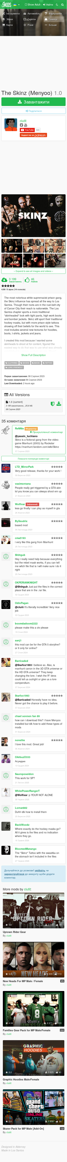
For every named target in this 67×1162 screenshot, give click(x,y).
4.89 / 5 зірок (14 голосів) (13, 289)
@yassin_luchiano (26, 436)
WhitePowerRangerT (27, 791)
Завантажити (35, 101)
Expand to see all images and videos (33, 271)
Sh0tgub (20, 555)
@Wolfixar (21, 795)
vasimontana (23, 483)
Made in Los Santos (12, 1150)
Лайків (34, 282)
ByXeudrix (21, 521)
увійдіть (40, 870)
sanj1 (18, 640)
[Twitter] (21, 124)
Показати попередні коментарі (33, 458)
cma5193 (20, 538)
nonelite (20, 740)
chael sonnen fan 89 (27, 716)
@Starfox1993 (23, 665)
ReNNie (19, 428)
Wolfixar (20, 504)
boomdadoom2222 (26, 623)
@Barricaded (23, 699)
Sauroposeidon (24, 774)
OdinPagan (22, 603)
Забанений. (32, 504)
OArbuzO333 (22, 757)
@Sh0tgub (21, 586)
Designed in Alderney (13, 1146)
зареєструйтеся (14, 874)
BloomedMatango (26, 848)
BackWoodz (22, 824)
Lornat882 (21, 808)
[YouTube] (25, 124)
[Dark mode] (57, 4)
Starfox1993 (22, 695)
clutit (23, 120)
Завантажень (15, 282)
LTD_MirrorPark (24, 466)
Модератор (31, 428)
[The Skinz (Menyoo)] (33, 215)
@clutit (19, 607)
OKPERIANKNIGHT (26, 582)
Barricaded (21, 661)
